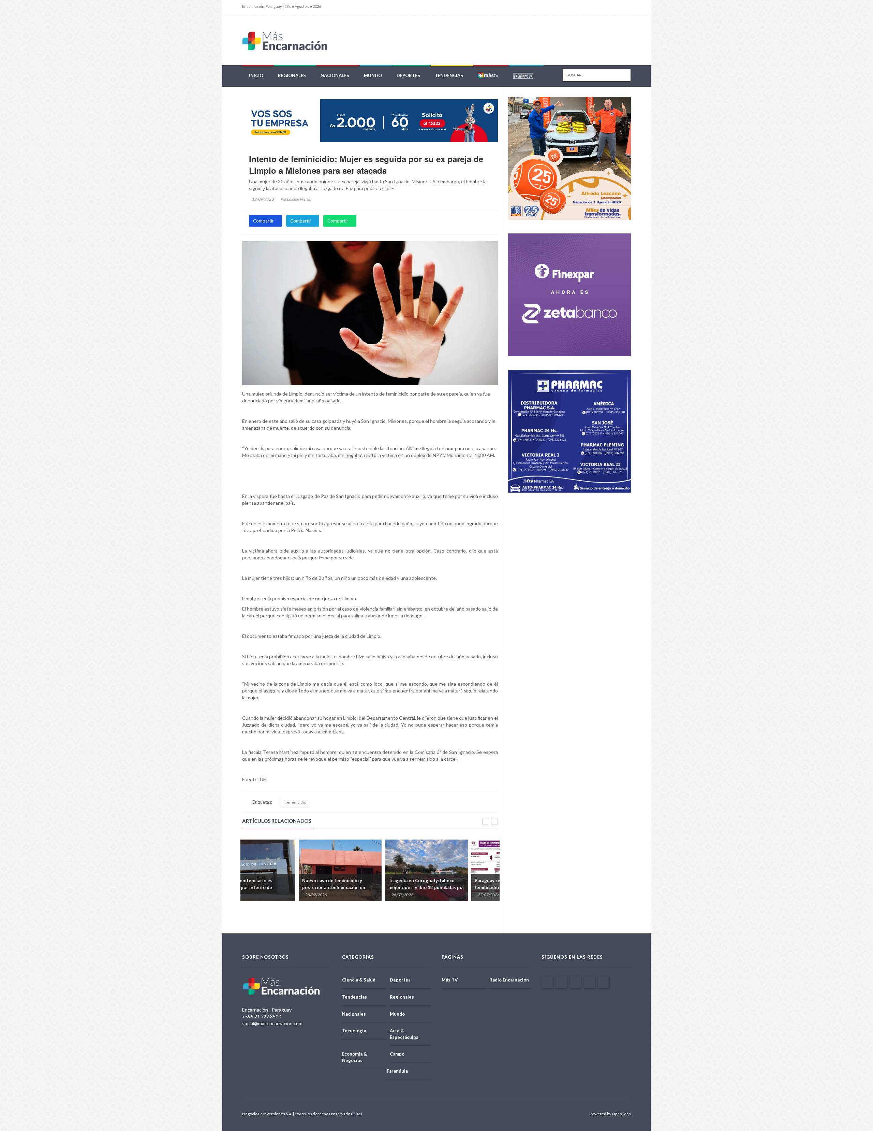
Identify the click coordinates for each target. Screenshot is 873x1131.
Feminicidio (295, 802)
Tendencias (449, 75)
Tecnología (354, 1030)
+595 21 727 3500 (261, 1016)
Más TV (450, 980)
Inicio (256, 75)
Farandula (397, 1071)
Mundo (373, 75)
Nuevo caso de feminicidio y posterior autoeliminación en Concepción (313, 887)
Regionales (292, 75)
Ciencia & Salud (358, 980)
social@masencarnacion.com (272, 1023)
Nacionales (335, 75)
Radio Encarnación (509, 980)
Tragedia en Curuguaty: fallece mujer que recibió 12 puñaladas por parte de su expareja (406, 887)
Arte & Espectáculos (404, 1034)
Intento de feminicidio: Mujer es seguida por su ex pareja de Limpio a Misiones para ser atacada (366, 164)
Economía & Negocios (354, 1057)
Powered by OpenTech (610, 1113)
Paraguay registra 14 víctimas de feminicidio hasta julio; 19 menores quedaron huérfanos (492, 887)
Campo (397, 1054)
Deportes (408, 75)
